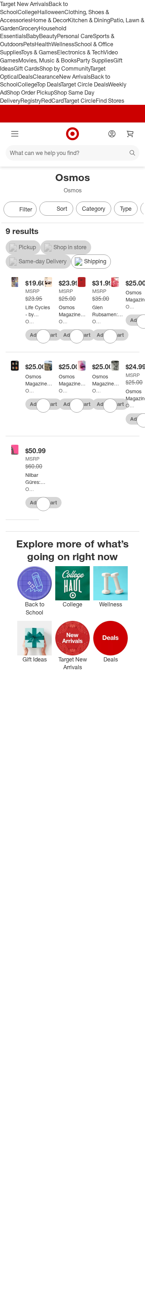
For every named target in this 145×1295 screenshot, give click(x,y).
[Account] (112, 134)
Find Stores (110, 100)
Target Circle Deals (84, 84)
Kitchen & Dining (89, 20)
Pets (28, 44)
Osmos (29, 321)
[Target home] (72, 134)
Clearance (46, 76)
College (27, 12)
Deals (25, 76)
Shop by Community (64, 68)
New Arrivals (75, 76)
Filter (25, 209)
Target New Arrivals (24, 3)
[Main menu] (15, 134)
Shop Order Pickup (30, 92)
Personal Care (75, 36)
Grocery (29, 28)
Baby (32, 36)
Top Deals (49, 84)
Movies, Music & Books (47, 60)
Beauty (48, 36)
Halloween (50, 12)
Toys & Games (39, 52)
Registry (30, 100)
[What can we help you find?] (72, 153)
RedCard (52, 100)
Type (126, 208)
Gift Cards (26, 68)
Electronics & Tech (80, 52)
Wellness (62, 44)
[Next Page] (136, 210)
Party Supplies (95, 60)
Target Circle (80, 100)
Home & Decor (49, 20)
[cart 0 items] (130, 134)
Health (42, 44)
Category (93, 208)
